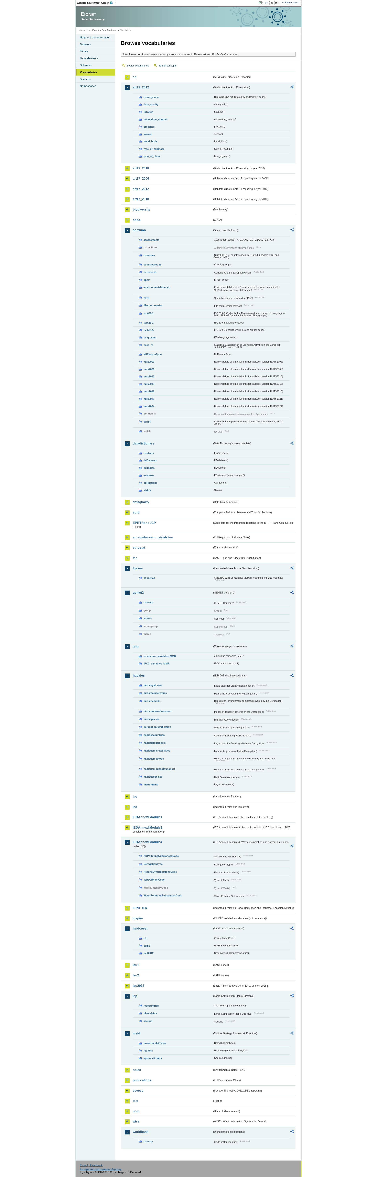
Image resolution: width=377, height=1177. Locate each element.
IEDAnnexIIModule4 (147, 842)
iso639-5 (149, 330)
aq (134, 77)
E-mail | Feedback (91, 1165)
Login (265, 2)
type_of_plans (152, 156)
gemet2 (138, 592)
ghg (136, 646)
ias (135, 796)
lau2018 (138, 985)
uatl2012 (149, 953)
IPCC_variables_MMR (156, 663)
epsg (146, 297)
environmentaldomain (157, 287)
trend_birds (150, 141)
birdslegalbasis (153, 685)
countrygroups (152, 264)
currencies (150, 272)
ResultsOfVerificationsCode (160, 871)
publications (142, 1080)
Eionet (95, 30)
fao (135, 558)
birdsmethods (152, 701)
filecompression (153, 305)
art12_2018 (141, 168)
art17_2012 (141, 189)
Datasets (85, 44)
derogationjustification (157, 726)
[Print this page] (272, 3)
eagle (147, 945)
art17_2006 (141, 178)
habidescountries (154, 734)
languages (150, 337)
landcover (140, 928)
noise (137, 1070)
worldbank (140, 1131)
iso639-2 (149, 313)
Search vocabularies (138, 66)
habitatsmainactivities (157, 750)
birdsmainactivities (155, 693)
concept (148, 602)
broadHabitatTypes (155, 1043)
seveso (138, 1090)
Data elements (89, 58)
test (135, 1100)
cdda (136, 220)
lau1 (136, 965)
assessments (151, 239)
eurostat (139, 547)
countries (149, 255)
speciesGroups (153, 1058)
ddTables (149, 467)
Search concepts (167, 66)
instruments (151, 784)
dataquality (141, 502)
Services (85, 79)
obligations (150, 482)
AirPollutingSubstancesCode (161, 855)
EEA (96, 3)
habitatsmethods (154, 758)
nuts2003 (149, 361)
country (148, 1141)
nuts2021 (149, 398)
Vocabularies (88, 72)
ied (135, 807)
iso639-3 (149, 322)
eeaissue (149, 475)
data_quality (151, 104)
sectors (148, 1021)
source (148, 618)
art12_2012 (141, 87)
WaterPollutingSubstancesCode (163, 895)
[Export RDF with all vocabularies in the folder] (292, 87)
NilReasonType (153, 354)
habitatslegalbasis (155, 742)
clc (145, 938)
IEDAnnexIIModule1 (147, 817)
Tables (84, 51)
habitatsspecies (153, 776)
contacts (149, 453)
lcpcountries (151, 1005)
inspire (138, 918)
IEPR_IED (140, 908)
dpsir (147, 279)
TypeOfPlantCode (154, 879)
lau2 (136, 975)
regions (148, 1050)
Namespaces (88, 85)
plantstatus (150, 1013)
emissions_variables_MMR (160, 656)
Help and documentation (95, 37)
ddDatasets (150, 460)
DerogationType (153, 864)
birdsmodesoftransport (157, 711)
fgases (138, 568)
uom (136, 1111)
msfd (136, 1033)
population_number (155, 119)
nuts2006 (149, 369)
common (139, 230)
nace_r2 (148, 345)
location (148, 111)
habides (139, 675)
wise (136, 1121)
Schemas (86, 65)
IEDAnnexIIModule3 (147, 827)
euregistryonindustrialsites (153, 537)
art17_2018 (141, 199)
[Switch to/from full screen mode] (277, 3)
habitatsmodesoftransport (159, 768)
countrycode (151, 97)
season (148, 134)
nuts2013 (149, 384)
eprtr (136, 512)
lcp (135, 996)
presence (149, 126)
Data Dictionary (110, 30)
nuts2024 (149, 406)
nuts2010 (149, 376)
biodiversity (141, 209)
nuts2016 (149, 391)
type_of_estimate (154, 148)
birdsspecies (151, 719)
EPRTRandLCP (144, 522)
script (147, 421)
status (147, 490)
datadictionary (143, 443)
